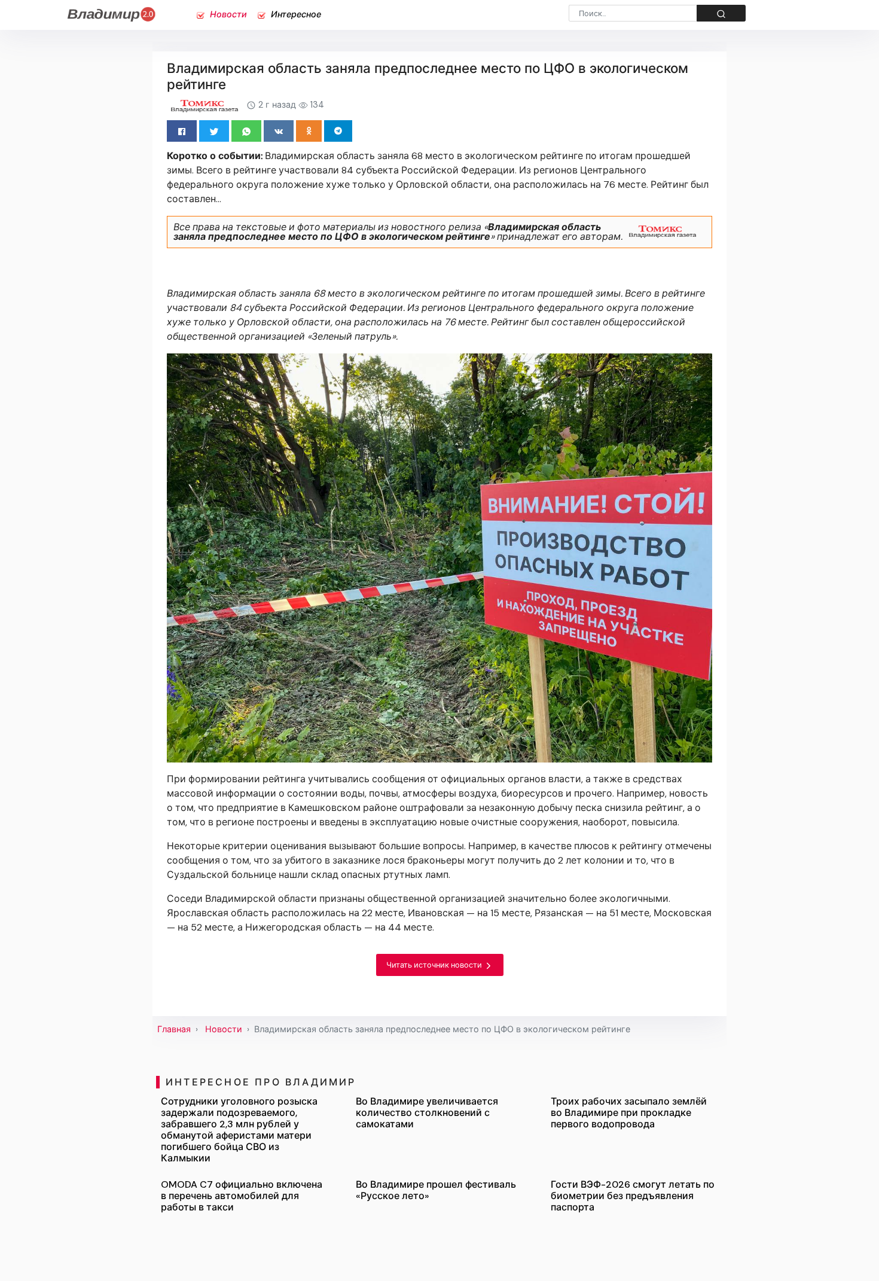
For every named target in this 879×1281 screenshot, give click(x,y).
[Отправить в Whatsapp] (246, 131)
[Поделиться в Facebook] (182, 131)
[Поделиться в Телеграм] (338, 131)
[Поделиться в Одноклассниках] (309, 131)
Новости (227, 14)
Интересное (294, 14)
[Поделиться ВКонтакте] (279, 131)
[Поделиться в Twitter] (214, 131)
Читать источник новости (435, 965)
